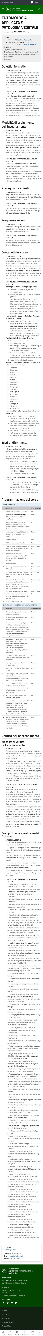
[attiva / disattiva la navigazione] (3, 9)
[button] (14, 2)
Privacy (4, 1310)
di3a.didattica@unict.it (9, 1295)
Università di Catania (7, 2)
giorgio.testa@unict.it (16, 1256)
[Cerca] (39, 9)
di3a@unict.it (23, 1295)
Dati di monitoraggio (8, 1322)
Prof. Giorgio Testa (10, 1249)
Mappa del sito (6, 1326)
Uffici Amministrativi (9, 1293)
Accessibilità (6, 1318)
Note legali (5, 1314)
